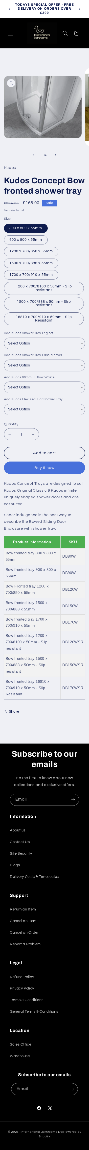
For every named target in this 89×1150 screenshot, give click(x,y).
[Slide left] (33, 155)
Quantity (11, 424)
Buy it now (44, 468)
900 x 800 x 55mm (25, 240)
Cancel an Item (23, 921)
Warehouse (20, 1056)
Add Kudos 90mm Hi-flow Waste (29, 377)
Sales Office (20, 1044)
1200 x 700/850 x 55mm (31, 251)
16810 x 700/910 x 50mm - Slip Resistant (44, 319)
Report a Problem (25, 944)
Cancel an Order (24, 932)
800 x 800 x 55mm (25, 228)
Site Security (21, 853)
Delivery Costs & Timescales (34, 877)
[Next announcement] (79, 8)
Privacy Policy (22, 988)
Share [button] (14, 711)
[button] (10, 33)
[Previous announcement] (9, 8)
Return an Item (23, 909)
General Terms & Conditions (34, 1011)
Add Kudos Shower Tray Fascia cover (33, 355)
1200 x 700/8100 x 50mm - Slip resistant (44, 288)
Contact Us (20, 842)
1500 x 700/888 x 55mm (31, 263)
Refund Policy (22, 977)
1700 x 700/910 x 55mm (31, 275)
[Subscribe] (73, 800)
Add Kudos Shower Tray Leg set (28, 333)
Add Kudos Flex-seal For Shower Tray (33, 399)
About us (17, 830)
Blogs (15, 865)
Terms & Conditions (26, 1000)
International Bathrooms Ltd (42, 1131)
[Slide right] (55, 155)
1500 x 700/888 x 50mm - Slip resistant (44, 303)
